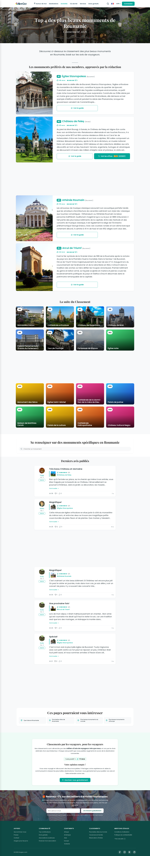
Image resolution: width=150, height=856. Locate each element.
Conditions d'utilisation (121, 832)
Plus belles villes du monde (98, 832)
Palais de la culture (57, 425)
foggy (42, 475)
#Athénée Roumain (64, 576)
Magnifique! (55, 502)
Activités (64, 4)
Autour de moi (41, 4)
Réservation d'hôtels (96, 838)
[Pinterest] (134, 852)
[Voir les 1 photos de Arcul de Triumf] (34, 267)
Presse (16, 835)
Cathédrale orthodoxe (58, 325)
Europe (66, 841)
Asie (65, 838)
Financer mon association (47, 841)
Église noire (113, 348)
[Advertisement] (75, 179)
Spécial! (53, 636)
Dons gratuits (93, 4)
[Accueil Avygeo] (21, 3)
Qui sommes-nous (20, 832)
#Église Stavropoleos (65, 508)
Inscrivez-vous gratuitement (76, 780)
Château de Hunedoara (89, 325)
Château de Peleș (74, 121)
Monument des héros (27, 402)
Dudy (42, 577)
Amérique (67, 835)
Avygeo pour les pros (21, 841)
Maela (42, 508)
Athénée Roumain (75, 200)
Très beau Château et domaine (65, 468)
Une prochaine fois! (59, 603)
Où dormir (73, 4)
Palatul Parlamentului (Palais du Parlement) (27, 347)
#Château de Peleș (64, 475)
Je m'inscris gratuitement (92, 811)
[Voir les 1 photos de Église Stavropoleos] (34, 93)
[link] (112, 156)
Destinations (53, 4)
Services (83, 4)
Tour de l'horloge (55, 348)
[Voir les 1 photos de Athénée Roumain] (34, 218)
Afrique (66, 832)
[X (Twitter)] (129, 852)
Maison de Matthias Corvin (26, 424)
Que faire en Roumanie (8, 9)
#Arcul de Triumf (63, 609)
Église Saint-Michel (57, 402)
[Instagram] (124, 852)
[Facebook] (120, 852)
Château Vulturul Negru (119, 425)
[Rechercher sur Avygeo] (108, 4)
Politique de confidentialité (123, 835)
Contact (16, 838)
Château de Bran (116, 325)
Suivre (42, 480)
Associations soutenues (47, 838)
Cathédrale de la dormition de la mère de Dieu (89, 401)
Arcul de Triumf (74, 248)
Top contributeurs (45, 832)
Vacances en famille (96, 835)
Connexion (128, 4)
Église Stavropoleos (76, 76)
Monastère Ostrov (25, 325)
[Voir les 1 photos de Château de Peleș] (34, 139)
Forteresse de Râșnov (88, 348)
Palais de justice (115, 402)
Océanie (67, 844)
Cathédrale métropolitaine (85, 424)
